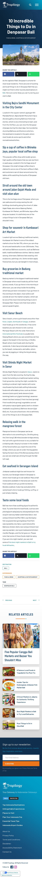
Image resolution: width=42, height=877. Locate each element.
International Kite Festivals (13, 334)
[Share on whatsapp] (33, 74)
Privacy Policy (26, 768)
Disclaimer (7, 844)
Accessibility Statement (12, 848)
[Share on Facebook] (8, 74)
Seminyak (16, 322)
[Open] (36, 4)
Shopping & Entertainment (27, 577)
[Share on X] (21, 74)
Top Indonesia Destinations (14, 805)
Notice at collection (7, 875)
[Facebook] (11, 867)
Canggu (25, 322)
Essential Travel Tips (11, 821)
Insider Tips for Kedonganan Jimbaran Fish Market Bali (27, 685)
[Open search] (30, 4)
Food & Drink (8, 577)
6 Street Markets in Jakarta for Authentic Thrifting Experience (27, 699)
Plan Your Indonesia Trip (12, 817)
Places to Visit (8, 813)
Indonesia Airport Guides (13, 825)
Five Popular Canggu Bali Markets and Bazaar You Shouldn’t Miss (18, 656)
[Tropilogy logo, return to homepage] (11, 5)
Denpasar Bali (9, 586)
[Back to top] (34, 871)
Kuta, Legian (7, 322)
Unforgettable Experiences (14, 809)
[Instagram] (15, 867)
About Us (6, 831)
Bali (4, 93)
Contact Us (7, 852)
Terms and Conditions (11, 840)
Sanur (30, 372)
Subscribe (9, 764)
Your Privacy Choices (12, 872)
